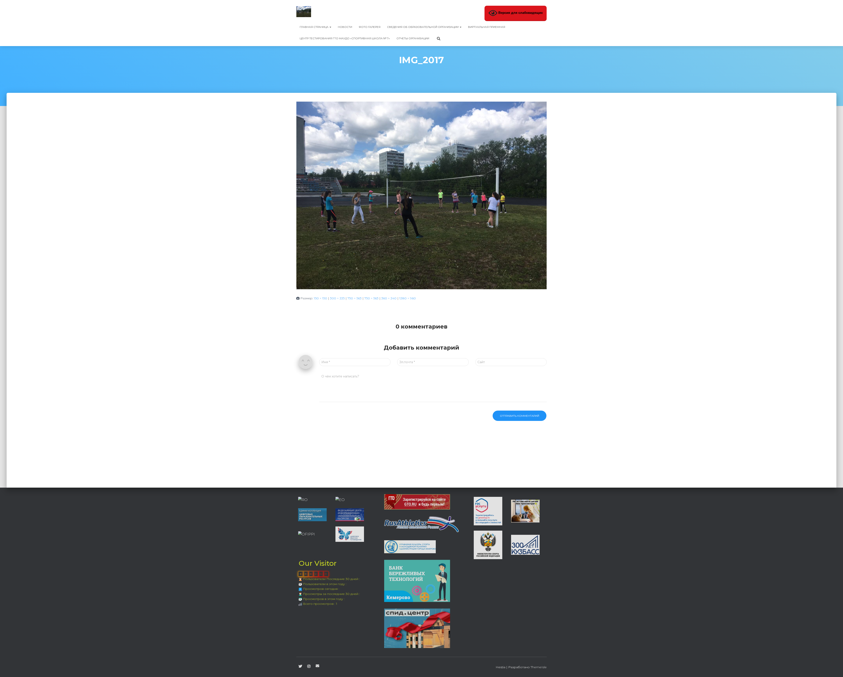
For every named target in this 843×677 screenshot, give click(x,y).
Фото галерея (369, 27)
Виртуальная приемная (486, 27)
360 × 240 (388, 298)
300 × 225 (337, 298)
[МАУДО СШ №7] (303, 11)
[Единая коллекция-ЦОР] (312, 514)
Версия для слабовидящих (520, 13)
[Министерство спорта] (488, 544)
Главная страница (314, 27)
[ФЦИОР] (349, 514)
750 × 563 (355, 298)
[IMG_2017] (421, 195)
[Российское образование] (303, 499)
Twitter (300, 666)
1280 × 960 (407, 298)
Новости (345, 27)
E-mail (317, 666)
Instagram (309, 666)
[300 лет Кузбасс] (525, 544)
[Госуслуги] (488, 510)
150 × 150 (320, 298)
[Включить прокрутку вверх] (834, 668)
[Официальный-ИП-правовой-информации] (306, 534)
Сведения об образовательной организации (423, 27)
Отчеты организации (412, 38)
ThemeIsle (539, 667)
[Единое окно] (340, 499)
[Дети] (525, 510)
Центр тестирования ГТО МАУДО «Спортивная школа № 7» (345, 38)
